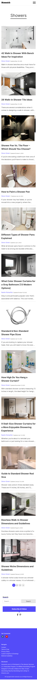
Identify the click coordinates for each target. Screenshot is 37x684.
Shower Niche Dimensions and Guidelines (17, 568)
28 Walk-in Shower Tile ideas (16, 99)
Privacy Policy (5, 651)
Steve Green (5, 61)
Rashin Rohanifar (7, 292)
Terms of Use (5, 649)
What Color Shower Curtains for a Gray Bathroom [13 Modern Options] (18, 284)
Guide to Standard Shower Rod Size (17, 475)
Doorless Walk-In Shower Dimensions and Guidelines (15, 522)
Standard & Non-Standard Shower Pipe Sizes (14, 333)
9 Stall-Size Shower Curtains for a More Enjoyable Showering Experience (18, 427)
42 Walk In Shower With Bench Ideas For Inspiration (17, 55)
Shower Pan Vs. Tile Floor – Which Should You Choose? (16, 147)
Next (23, 585)
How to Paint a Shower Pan (15, 191)
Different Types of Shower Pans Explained (18, 236)
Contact (3, 647)
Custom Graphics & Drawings (9, 653)
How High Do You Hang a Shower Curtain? (14, 379)
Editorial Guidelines (6, 656)
